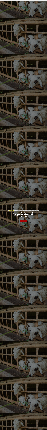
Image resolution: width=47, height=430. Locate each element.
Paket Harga (25, 210)
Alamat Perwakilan (36, 210)
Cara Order (18, 210)
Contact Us (21, 210)
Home (15, 210)
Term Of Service (31, 210)
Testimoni (28, 210)
